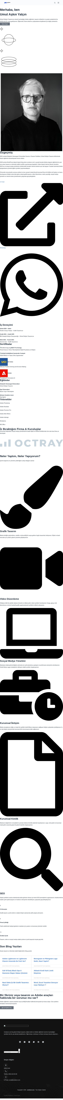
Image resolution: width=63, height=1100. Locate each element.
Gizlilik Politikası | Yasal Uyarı (12, 1095)
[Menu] (58, 2)
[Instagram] (24, 1042)
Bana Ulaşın (5, 24)
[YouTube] (29, 1042)
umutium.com (30, 1090)
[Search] (54, 2)
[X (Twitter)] (43, 1042)
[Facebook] (38, 1042)
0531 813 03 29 (13, 1074)
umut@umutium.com (14, 1080)
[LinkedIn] (20, 1042)
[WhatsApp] (34, 1042)
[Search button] (19, 1051)
